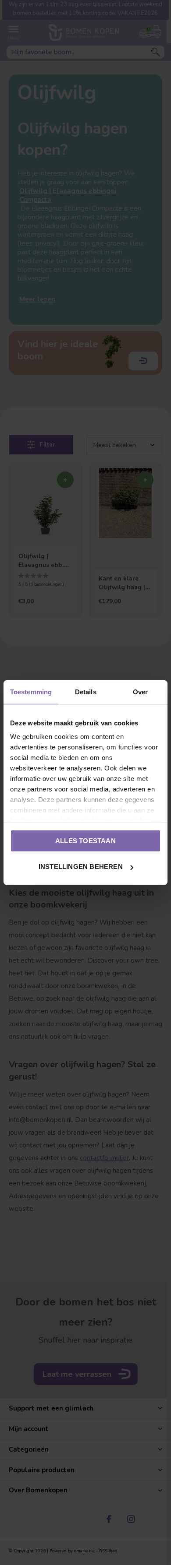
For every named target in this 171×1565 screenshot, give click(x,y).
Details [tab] (85, 691)
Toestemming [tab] (31, 691)
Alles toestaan (85, 840)
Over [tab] (140, 691)
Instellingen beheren (81, 866)
